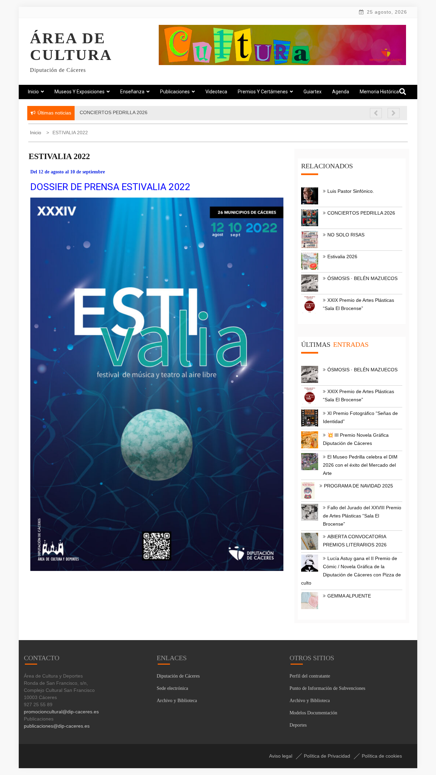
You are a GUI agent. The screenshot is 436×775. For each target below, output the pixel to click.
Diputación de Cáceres (178, 676)
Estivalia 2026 (342, 256)
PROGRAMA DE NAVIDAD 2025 (358, 486)
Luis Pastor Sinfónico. (350, 191)
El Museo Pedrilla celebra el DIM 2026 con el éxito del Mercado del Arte (360, 465)
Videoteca (216, 91)
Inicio (33, 91)
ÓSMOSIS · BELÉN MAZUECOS (362, 278)
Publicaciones (175, 91)
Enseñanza (132, 91)
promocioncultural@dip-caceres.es (61, 711)
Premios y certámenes (263, 91)
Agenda (340, 91)
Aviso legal (280, 756)
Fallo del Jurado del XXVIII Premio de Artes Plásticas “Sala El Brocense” (362, 516)
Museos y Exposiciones (79, 91)
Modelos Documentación (313, 712)
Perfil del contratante (310, 676)
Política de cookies (382, 756)
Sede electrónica (172, 688)
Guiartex (312, 91)
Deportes (298, 725)
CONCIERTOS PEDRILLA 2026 (361, 213)
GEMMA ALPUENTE (349, 596)
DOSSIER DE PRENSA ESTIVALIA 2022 (110, 186)
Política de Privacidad (327, 756)
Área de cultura (71, 47)
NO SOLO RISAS (345, 234)
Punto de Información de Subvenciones (327, 688)
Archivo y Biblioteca (177, 700)
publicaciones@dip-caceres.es (57, 726)
